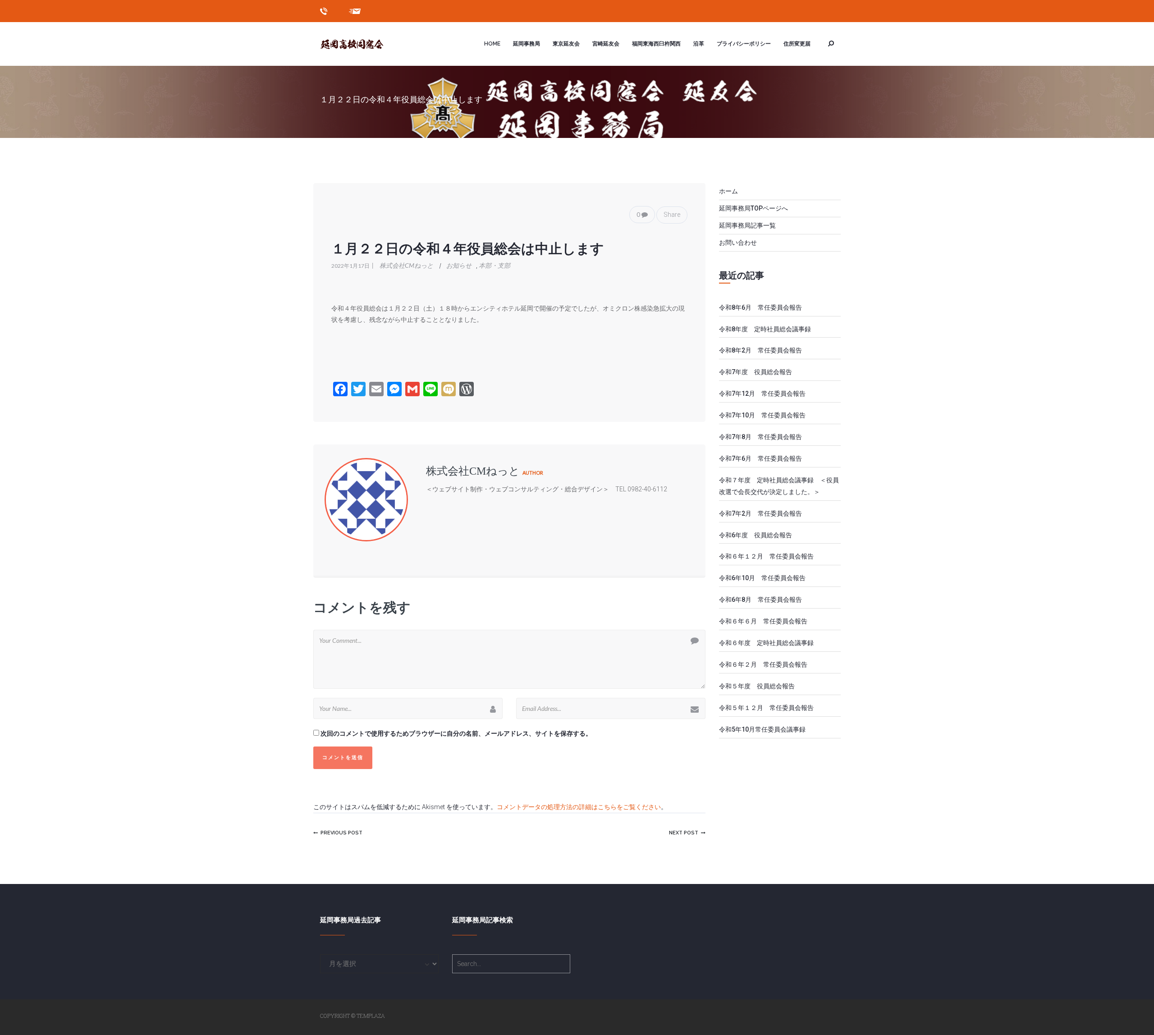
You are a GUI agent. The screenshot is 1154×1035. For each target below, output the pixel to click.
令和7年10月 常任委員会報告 (762, 415)
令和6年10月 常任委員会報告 (762, 578)
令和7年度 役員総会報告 (755, 372)
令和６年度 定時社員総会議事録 (766, 642)
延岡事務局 (526, 44)
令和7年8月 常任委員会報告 (760, 436)
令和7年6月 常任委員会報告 (760, 458)
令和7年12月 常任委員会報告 (762, 393)
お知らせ (459, 265)
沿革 (698, 44)
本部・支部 (494, 265)
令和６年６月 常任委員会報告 (763, 621)
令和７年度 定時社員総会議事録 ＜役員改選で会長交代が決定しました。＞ (779, 485)
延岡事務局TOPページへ (753, 208)
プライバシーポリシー (744, 44)
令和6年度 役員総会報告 (755, 535)
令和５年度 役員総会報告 (757, 686)
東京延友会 (566, 44)
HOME (492, 44)
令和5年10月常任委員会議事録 (762, 729)
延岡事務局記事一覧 (747, 225)
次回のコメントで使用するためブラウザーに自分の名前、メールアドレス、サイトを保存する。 (456, 733)
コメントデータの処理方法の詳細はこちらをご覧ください (579, 807)
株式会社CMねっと (403, 265)
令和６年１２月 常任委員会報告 (766, 556)
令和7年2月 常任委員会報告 (760, 513)
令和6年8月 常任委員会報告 (760, 599)
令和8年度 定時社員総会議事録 (768, 329)
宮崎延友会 (605, 44)
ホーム (728, 191)
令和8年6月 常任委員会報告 (760, 307)
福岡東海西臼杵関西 (656, 44)
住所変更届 (797, 44)
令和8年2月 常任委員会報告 (760, 350)
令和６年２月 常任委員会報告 (763, 664)
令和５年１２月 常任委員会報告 (766, 707)
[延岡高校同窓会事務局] (361, 43)
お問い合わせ (738, 242)
